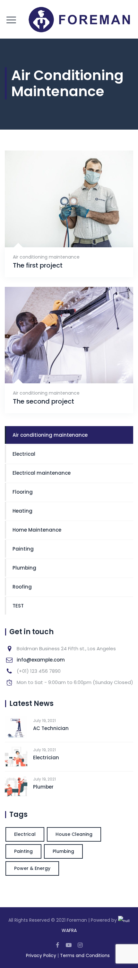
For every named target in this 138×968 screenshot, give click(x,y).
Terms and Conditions (85, 955)
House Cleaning (74, 834)
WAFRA (69, 930)
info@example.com (41, 659)
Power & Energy (32, 868)
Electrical (24, 454)
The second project (43, 401)
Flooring (23, 492)
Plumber (43, 786)
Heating (22, 510)
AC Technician (51, 728)
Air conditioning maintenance (46, 257)
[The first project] (61, 229)
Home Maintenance (37, 529)
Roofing (22, 586)
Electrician (46, 757)
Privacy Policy (41, 955)
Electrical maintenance (42, 473)
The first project (38, 265)
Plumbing (24, 567)
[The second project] (61, 365)
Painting (23, 548)
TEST (18, 605)
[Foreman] (69, 19)
